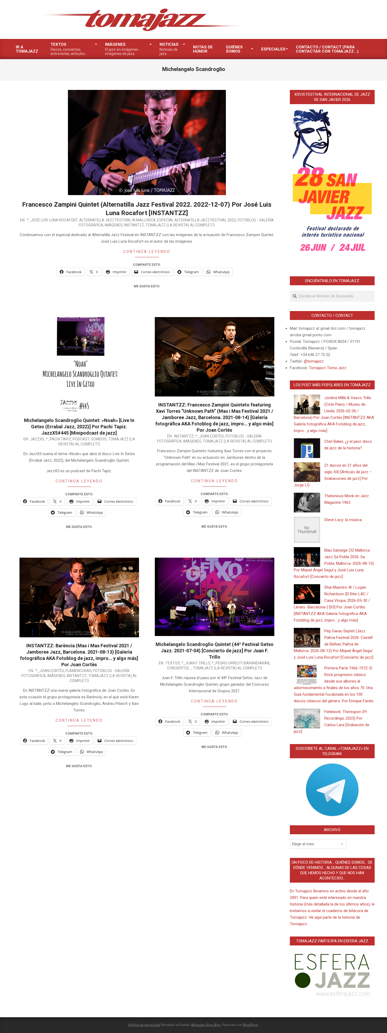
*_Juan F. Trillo (195, 663)
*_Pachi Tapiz (58, 439)
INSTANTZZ (134, 225)
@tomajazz (314, 361)
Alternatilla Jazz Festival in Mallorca (117, 220)
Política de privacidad (144, 1024)
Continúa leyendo (146, 252)
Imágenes (114, 225)
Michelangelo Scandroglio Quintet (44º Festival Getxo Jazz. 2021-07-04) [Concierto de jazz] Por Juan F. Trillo (215, 651)
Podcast (81, 439)
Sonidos (99, 439)
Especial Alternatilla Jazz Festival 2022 (196, 220)
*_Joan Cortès (209, 436)
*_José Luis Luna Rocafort (52, 220)
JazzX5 (37, 439)
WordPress (250, 1024)
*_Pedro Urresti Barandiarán (240, 663)
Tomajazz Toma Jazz (327, 367)
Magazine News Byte (206, 1024)
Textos (173, 663)
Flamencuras (79, 671)
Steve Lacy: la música (343, 519)
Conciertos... (179, 668)
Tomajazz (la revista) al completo (180, 225)
